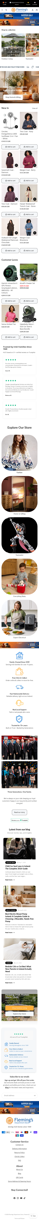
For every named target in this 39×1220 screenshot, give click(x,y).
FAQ (19, 1160)
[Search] (6, 10)
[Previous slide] (3, 87)
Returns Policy (19, 1152)
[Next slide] (35, 47)
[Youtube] (21, 1198)
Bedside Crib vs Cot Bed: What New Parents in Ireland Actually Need (18, 969)
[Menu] (2, 10)
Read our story (19, 812)
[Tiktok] (24, 1198)
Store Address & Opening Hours (19, 1181)
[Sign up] (35, 1096)
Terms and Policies (20, 1218)
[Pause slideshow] (13, 101)
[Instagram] (18, 1198)
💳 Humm (28, 3)
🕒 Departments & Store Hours (17, 3)
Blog (19, 1173)
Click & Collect (20, 1156)
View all (34, 108)
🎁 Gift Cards (5, 3)
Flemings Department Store (16, 1214)
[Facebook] (14, 1198)
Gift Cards (19, 1177)
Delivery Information (19, 1149)
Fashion (19, 472)
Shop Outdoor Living (12, 97)
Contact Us (19, 1145)
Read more (8, 880)
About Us (19, 1169)
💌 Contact (34, 3)
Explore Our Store (19, 1014)
